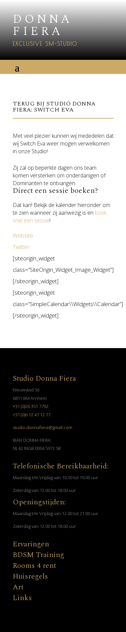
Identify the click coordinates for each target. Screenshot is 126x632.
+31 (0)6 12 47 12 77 (31, 415)
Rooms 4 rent (34, 565)
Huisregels (30, 576)
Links (22, 597)
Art (18, 587)
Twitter (21, 247)
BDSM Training (38, 554)
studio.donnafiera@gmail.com (42, 427)
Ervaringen (31, 544)
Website (23, 235)
